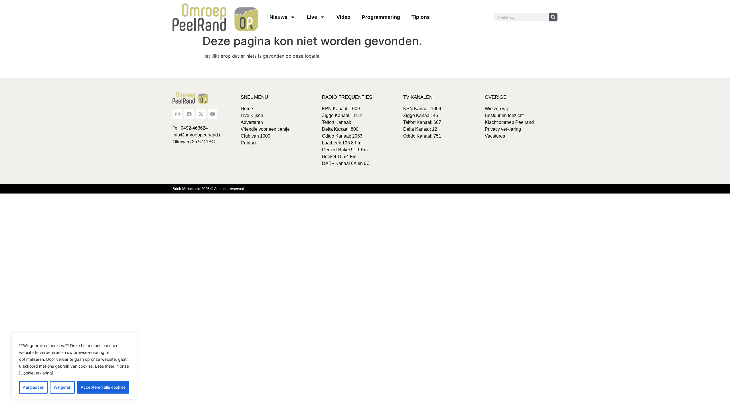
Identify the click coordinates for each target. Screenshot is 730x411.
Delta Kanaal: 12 (420, 129)
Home (247, 108)
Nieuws (278, 17)
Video (343, 17)
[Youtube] (212, 114)
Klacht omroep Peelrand (509, 122)
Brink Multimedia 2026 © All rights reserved (208, 189)
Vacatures (495, 136)
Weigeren (62, 387)
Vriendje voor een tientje (265, 129)
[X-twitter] (201, 114)
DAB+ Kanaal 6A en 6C (346, 163)
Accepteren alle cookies (103, 387)
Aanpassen (33, 387)
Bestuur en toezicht (504, 115)
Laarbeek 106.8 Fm (341, 142)
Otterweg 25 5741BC (194, 141)
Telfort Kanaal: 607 (422, 122)
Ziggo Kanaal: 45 (420, 115)
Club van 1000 (255, 136)
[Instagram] (177, 114)
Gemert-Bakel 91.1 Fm (345, 149)
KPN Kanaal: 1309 (422, 108)
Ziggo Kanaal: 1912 (342, 115)
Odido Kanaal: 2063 (342, 136)
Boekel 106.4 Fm (339, 156)
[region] (74, 366)
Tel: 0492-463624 (190, 128)
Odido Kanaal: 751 (422, 136)
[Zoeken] (553, 17)
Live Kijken (252, 115)
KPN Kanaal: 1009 (341, 108)
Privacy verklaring (503, 129)
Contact (248, 142)
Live (312, 17)
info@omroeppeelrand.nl (198, 134)
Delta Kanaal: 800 (340, 129)
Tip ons (420, 17)
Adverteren (252, 122)
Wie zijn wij (496, 108)
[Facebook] (189, 114)
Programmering (381, 17)
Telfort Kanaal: (336, 122)
